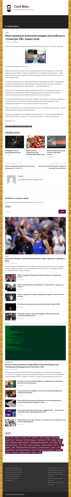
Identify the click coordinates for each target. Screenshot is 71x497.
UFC (29, 437)
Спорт (7, 256)
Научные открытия (20, 126)
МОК (60, 442)
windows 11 (35, 437)
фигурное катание (25, 452)
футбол (34, 452)
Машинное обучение (11, 445)
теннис (8, 452)
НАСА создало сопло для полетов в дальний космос (56, 152)
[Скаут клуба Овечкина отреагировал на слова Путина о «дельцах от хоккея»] (10, 291)
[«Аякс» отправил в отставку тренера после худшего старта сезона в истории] (10, 300)
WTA (41, 437)
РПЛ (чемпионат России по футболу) (26, 447)
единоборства (10, 450)
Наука (7, 32)
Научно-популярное (34, 445)
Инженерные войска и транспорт (19, 442)
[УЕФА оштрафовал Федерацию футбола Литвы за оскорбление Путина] (10, 281)
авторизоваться (39, 202)
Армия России (10, 440)
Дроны (60, 440)
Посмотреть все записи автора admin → (31, 179)
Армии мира (55, 437)
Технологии (8, 362)
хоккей (39, 452)
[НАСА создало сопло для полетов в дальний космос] (56, 148)
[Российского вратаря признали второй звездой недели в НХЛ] (10, 310)
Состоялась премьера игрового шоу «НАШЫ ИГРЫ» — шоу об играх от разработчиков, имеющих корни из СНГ (40, 411)
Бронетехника (42, 440)
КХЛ (51, 442)
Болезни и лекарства (30, 440)
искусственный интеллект (23, 450)
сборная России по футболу (46, 450)
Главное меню (13, 26)
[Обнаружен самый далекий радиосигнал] (14, 148)
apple (7, 437)
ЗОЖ (7, 442)
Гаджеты (54, 440)
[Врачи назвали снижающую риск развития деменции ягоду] (35, 148)
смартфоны (58, 450)
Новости (56, 445)
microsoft (23, 437)
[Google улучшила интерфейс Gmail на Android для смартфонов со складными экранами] (10, 397)
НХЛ (20, 445)
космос (34, 450)
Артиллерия (19, 440)
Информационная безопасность (39, 442)
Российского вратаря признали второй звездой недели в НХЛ (38, 304)
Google (17, 437)
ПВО (13, 447)
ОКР (61, 445)
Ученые (29, 126)
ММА (55, 442)
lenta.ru (14, 121)
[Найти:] (35, 212)
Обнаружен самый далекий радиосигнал (13, 151)
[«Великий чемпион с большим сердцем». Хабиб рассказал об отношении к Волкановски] (10, 320)
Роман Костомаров (44, 447)
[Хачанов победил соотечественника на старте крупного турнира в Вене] (35, 254)
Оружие (8, 447)
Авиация (47, 437)
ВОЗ (48, 440)
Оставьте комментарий (11, 42)
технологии (15, 452)
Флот (58, 447)
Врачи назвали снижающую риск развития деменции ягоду (35, 152)
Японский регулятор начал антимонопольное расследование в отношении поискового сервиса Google (39, 401)
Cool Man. (21, 6)
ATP (12, 437)
